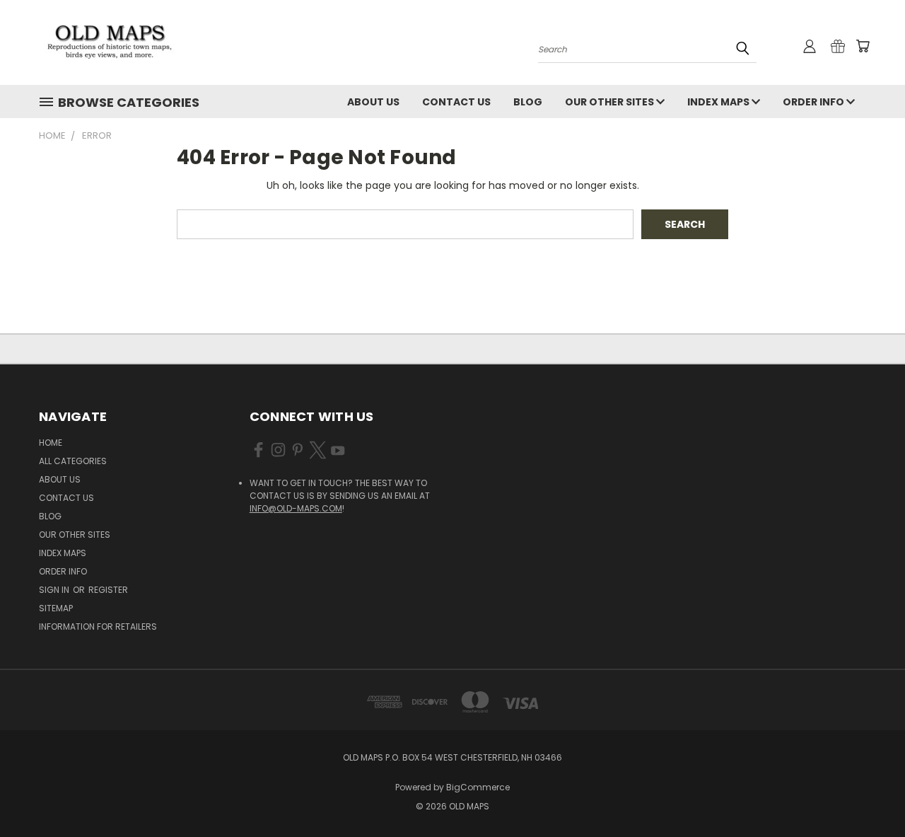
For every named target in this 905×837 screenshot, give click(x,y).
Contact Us (456, 102)
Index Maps (719, 102)
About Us (373, 102)
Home (50, 443)
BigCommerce (478, 787)
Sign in (55, 590)
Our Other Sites (610, 102)
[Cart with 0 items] (863, 46)
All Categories (73, 461)
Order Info (814, 102)
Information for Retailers (98, 626)
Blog (527, 102)
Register (108, 590)
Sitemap (56, 608)
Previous (868, 792)
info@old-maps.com (296, 508)
